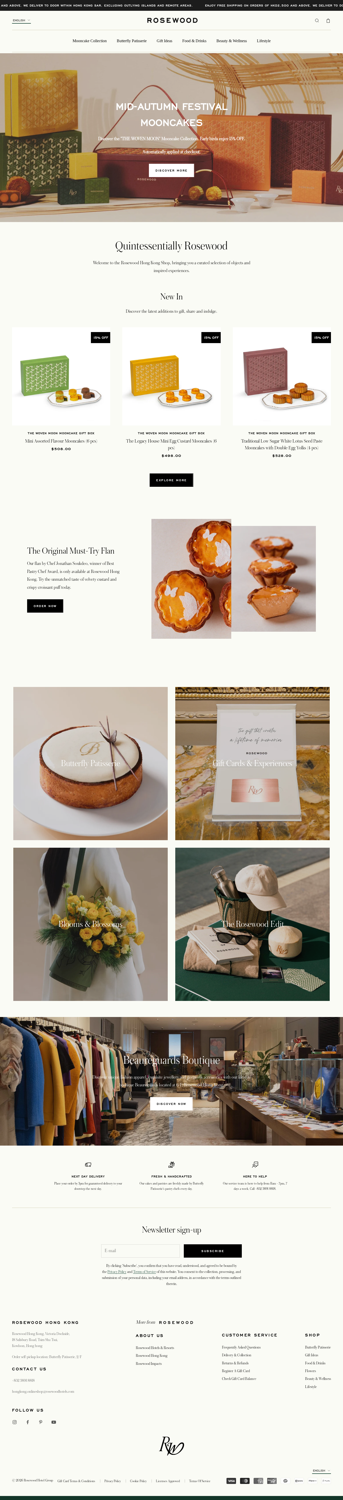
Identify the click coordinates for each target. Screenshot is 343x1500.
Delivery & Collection (236, 1355)
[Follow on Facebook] (27, 1422)
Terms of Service (144, 1272)
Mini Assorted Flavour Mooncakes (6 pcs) (61, 441)
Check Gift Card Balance (239, 1379)
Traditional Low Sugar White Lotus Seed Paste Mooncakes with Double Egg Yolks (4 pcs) (281, 444)
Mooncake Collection (90, 41)
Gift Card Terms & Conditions (76, 1481)
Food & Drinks (194, 41)
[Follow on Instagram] (14, 1422)
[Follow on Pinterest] (40, 1422)
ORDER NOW (45, 606)
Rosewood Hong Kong (151, 1356)
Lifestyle (264, 41)
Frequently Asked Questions (241, 1347)
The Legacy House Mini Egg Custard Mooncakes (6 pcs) (171, 444)
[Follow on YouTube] (53, 1422)
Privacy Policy (116, 1272)
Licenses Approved (168, 1481)
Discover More (171, 170)
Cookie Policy (138, 1481)
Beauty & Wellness (231, 41)
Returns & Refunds (235, 1363)
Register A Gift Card (236, 1371)
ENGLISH (19, 20)
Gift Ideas (164, 41)
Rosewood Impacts (149, 1364)
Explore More (171, 480)
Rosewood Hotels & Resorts (155, 1348)
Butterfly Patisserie (132, 41)
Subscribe (212, 1251)
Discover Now (171, 1104)
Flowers (310, 1371)
